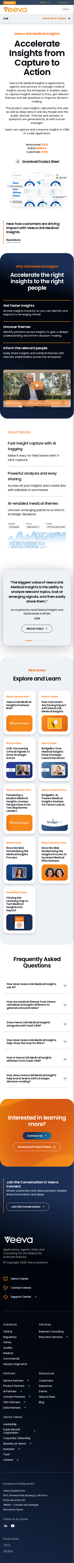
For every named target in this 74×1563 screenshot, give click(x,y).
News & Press (47, 1397)
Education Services (50, 1337)
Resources (45, 1386)
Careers (8, 1460)
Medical (8, 1353)
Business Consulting (51, 1331)
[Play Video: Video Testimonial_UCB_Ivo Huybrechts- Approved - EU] (36, 385)
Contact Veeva (21, 1288)
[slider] (37, 403)
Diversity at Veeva (14, 1443)
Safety (7, 1342)
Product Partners (13, 1386)
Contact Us (35, 1136)
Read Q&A (35, 629)
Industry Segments (15, 1364)
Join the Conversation (25, 1207)
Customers (46, 1380)
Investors (8, 1449)
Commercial (11, 1358)
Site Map (8, 1550)
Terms (6, 1544)
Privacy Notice (11, 1538)
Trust (6, 1454)
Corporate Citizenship (16, 1438)
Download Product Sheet (34, 1147)
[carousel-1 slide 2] (36, 640)
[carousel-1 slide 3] (45, 640)
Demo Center (19, 1279)
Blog (41, 1402)
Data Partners (11, 1408)
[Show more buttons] (66, 403)
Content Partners (14, 1397)
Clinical (7, 1331)
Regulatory (10, 1337)
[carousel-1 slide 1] (28, 640)
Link (5, 18)
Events (43, 1391)
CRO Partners (11, 1402)
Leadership (10, 1424)
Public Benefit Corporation (11, 1431)
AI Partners (9, 1391)
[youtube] (12, 1527)
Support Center (21, 1297)
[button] (40, 18)
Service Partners (13, 1380)
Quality (7, 1348)
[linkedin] (6, 1527)
